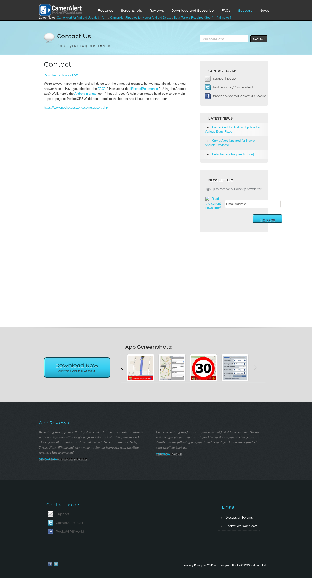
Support (62, 514)
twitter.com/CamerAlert (233, 87)
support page (224, 78)
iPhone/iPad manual (144, 89)
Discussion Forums (239, 517)
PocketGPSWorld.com (241, 526)
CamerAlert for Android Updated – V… (82, 17)
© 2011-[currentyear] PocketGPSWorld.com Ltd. (235, 565)
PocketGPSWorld (70, 531)
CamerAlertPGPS (70, 523)
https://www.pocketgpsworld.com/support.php (76, 107)
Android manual (85, 93)
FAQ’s (102, 89)
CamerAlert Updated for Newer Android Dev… (140, 17)
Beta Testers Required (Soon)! (194, 17)
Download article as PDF (61, 75)
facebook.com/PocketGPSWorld (239, 96)
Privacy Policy (193, 565)
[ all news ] (224, 17)
